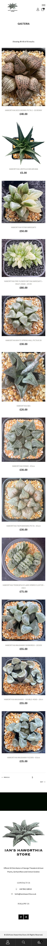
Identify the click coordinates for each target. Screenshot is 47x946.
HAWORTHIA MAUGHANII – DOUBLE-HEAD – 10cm (23, 699)
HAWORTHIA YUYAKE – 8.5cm (23, 466)
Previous (6, 777)
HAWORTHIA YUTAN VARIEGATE (23, 227)
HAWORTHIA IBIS (23, 406)
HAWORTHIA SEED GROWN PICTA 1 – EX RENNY (23, 110)
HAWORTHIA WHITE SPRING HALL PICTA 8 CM (23, 340)
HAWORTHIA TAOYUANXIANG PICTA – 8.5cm (23, 526)
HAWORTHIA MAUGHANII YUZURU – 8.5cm (23, 757)
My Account (8, 942)
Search (23, 942)
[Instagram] (26, 917)
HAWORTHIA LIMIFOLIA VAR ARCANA (23, 169)
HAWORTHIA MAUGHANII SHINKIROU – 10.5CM (23, 645)
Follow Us (23, 904)
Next (41, 782)
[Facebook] (20, 917)
